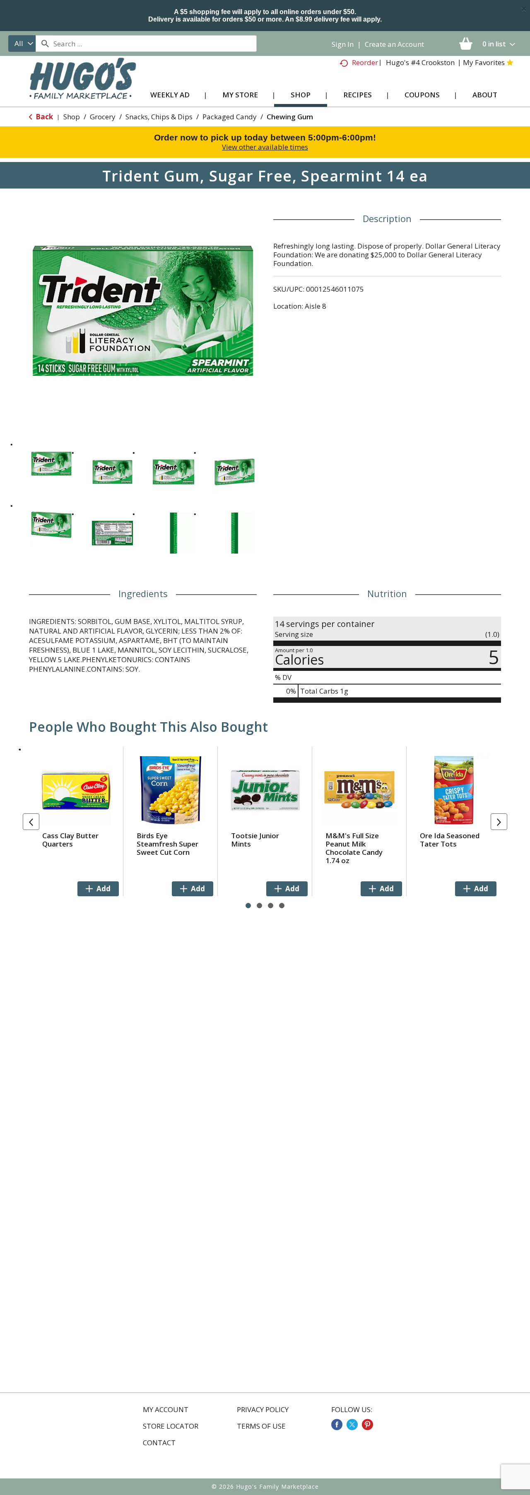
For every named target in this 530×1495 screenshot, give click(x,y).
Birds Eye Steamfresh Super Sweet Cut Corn (167, 844)
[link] (336, 1424)
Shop (71, 116)
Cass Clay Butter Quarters (70, 840)
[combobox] (22, 43)
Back (43, 116)
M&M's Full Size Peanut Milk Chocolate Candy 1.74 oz (354, 848)
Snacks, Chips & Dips (159, 116)
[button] (51, 463)
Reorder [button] (365, 62)
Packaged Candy (229, 116)
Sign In (343, 44)
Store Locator (170, 1426)
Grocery (103, 116)
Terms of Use (261, 1426)
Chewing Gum (290, 116)
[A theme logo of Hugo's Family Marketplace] (82, 86)
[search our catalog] (45, 43)
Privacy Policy (263, 1409)
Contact (159, 1443)
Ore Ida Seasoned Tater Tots (449, 840)
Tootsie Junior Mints (255, 840)
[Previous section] (31, 821)
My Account (165, 1409)
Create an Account (394, 44)
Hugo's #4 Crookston (420, 62)
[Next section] (499, 821)
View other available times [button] (265, 147)
